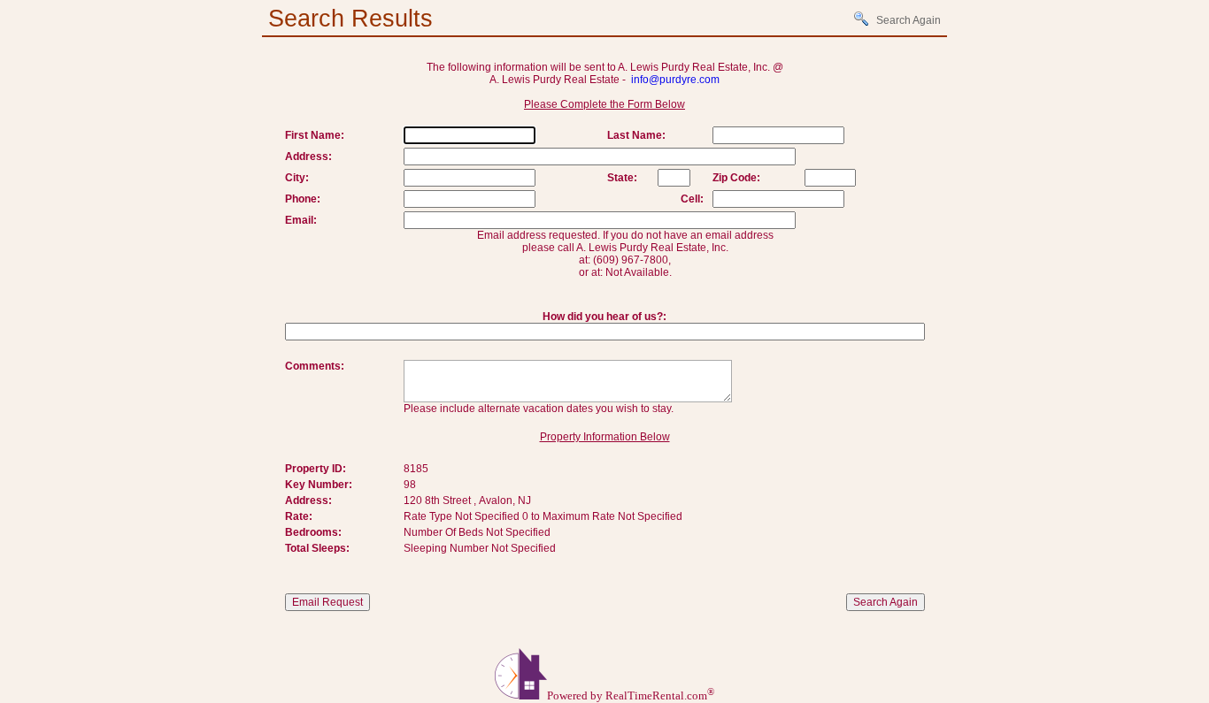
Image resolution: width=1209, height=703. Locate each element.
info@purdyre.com (675, 79)
